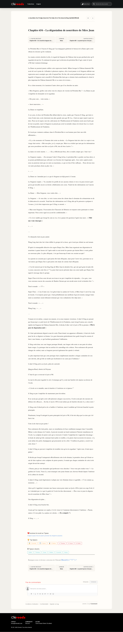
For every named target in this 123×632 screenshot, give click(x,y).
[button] (85, 4)
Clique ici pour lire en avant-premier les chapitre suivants (44, 535)
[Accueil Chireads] (17, 4)
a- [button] (92, 18)
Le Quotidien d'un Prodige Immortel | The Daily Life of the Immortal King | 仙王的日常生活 (53, 18)
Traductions (30, 4)
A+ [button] (88, 18)
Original (38, 4)
